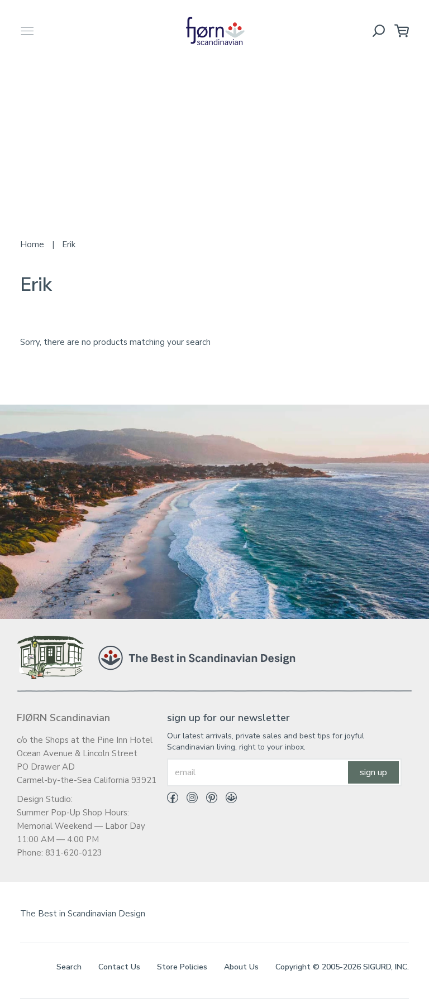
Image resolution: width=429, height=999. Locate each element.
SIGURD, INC (385, 967)
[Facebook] (172, 799)
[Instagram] (188, 799)
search (69, 967)
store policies (182, 967)
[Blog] (227, 799)
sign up (373, 772)
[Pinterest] (207, 799)
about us (241, 967)
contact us (119, 967)
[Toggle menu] (27, 31)
